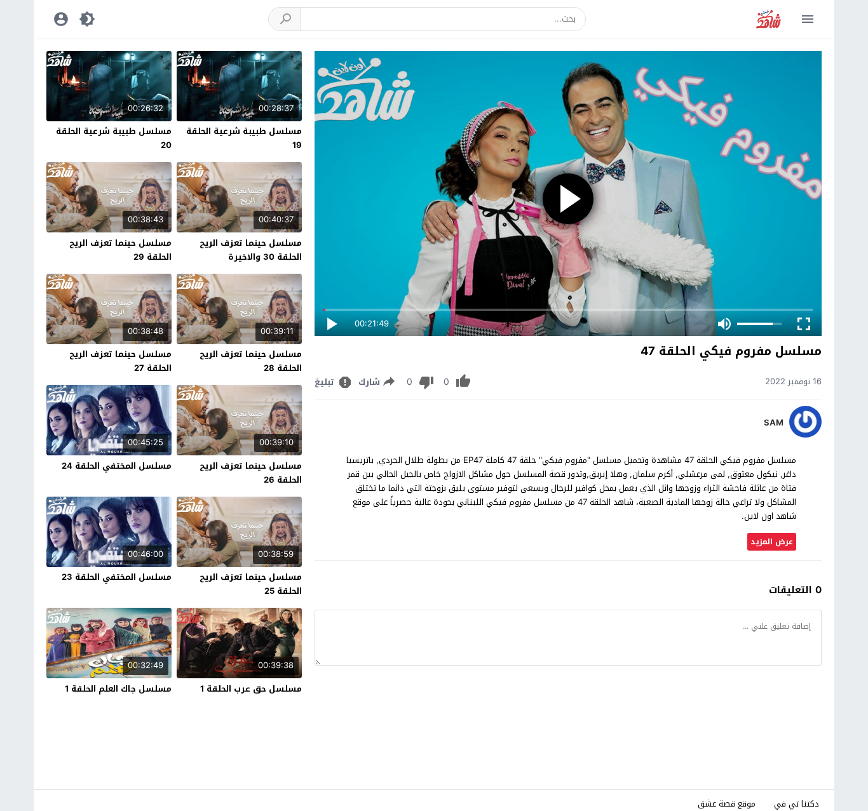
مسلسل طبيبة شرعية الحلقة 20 (114, 138)
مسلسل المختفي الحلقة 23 (117, 577)
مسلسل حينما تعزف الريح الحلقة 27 (120, 361)
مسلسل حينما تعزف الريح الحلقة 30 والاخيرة (251, 250)
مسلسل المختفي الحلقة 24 (117, 466)
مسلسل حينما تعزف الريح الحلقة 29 (120, 250)
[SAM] (805, 435)
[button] (285, 19)
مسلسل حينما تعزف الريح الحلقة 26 (251, 473)
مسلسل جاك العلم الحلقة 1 (118, 689)
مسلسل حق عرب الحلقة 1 (251, 689)
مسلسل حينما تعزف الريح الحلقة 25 (251, 584)
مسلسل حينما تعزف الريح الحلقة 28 (251, 361)
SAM (773, 423)
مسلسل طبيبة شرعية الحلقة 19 (244, 138)
